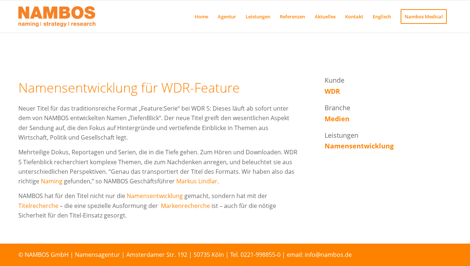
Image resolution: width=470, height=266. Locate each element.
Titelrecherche (39, 206)
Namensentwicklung (155, 196)
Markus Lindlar (196, 181)
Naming (52, 181)
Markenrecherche (185, 206)
